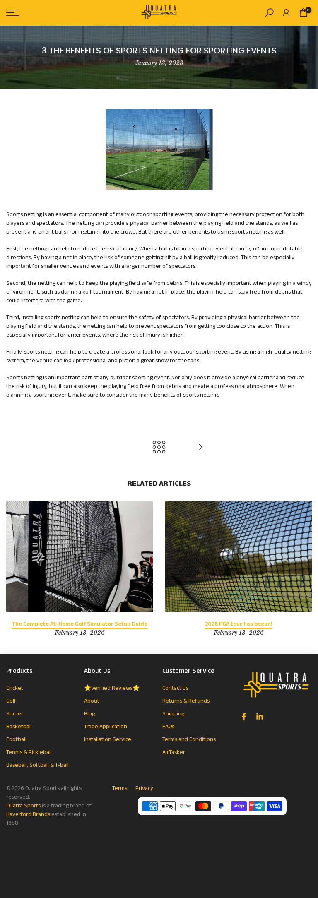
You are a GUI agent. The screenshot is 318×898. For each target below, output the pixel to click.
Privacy (144, 788)
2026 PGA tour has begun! (238, 623)
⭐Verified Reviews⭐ (112, 688)
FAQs (168, 726)
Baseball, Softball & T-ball (37, 765)
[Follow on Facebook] (244, 717)
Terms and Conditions (189, 739)
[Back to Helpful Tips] (159, 448)
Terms (119, 788)
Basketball (19, 726)
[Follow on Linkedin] (259, 717)
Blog (89, 714)
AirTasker (173, 752)
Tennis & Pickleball (29, 752)
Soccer (14, 714)
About (91, 701)
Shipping (173, 714)
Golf (11, 701)
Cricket (14, 688)
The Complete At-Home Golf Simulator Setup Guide (79, 623)
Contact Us (175, 688)
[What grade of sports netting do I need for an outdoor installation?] (200, 448)
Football (16, 739)
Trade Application (105, 726)
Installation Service (107, 739)
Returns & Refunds (186, 701)
